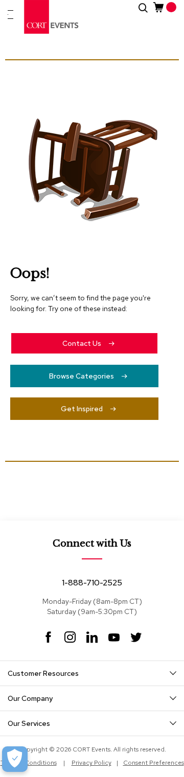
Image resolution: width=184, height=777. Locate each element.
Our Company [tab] (30, 698)
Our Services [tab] (29, 723)
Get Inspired (82, 408)
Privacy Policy (91, 763)
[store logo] (52, 17)
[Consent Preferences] (15, 759)
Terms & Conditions (29, 763)
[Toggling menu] (10, 14)
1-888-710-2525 (92, 582)
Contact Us (81, 343)
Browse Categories (81, 376)
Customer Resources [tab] (43, 673)
